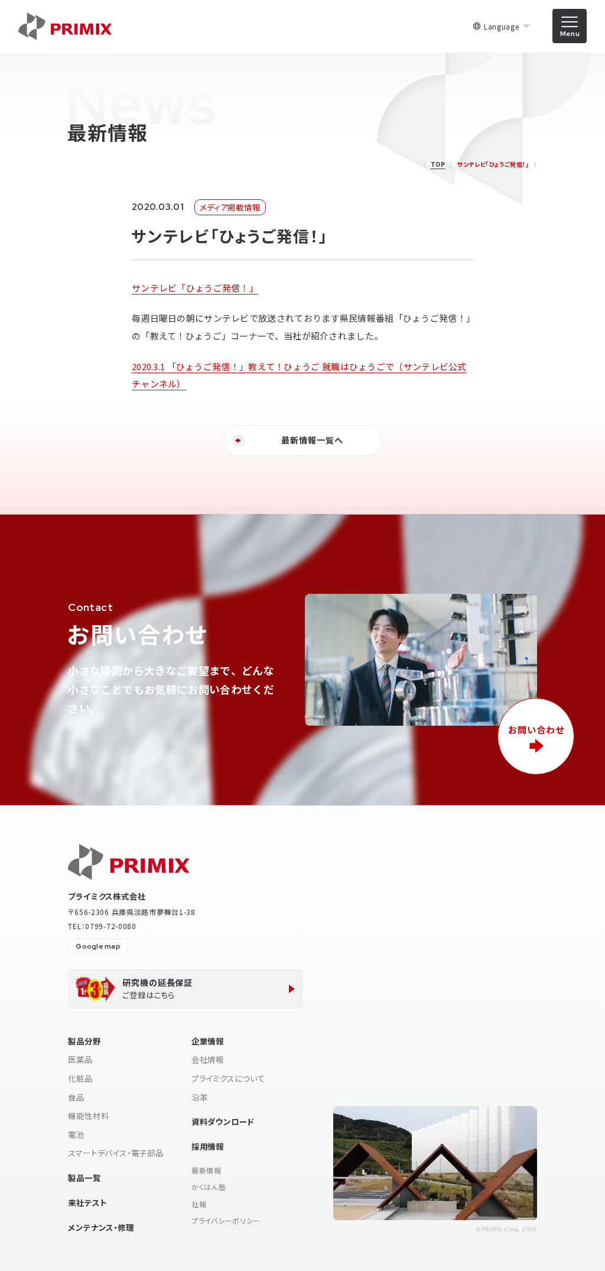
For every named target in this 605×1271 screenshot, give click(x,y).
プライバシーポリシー (226, 1220)
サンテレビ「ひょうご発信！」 (195, 288)
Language (501, 26)
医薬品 (80, 1059)
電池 (76, 1134)
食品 (76, 1097)
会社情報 (207, 1059)
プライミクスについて (228, 1078)
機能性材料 (88, 1115)
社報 (198, 1204)
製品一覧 (84, 1177)
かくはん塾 (208, 1187)
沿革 (199, 1097)
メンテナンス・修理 (101, 1227)
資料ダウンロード (222, 1121)
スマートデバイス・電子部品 (116, 1153)
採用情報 (207, 1146)
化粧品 (80, 1078)
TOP (438, 164)
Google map (98, 946)
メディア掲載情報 (230, 207)
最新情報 (206, 1170)
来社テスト (87, 1202)
